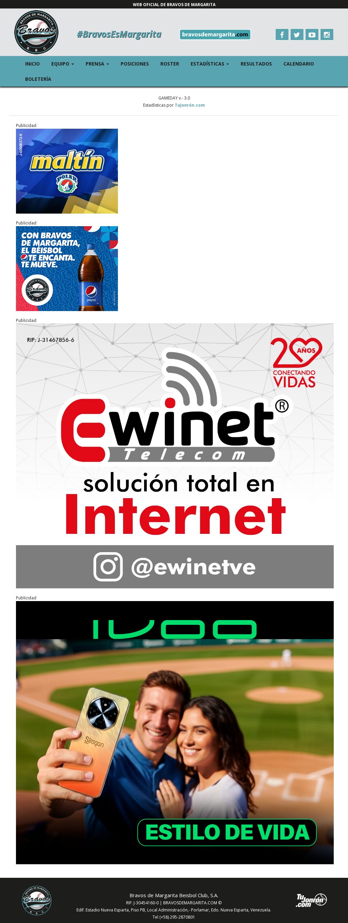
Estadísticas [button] (213, 63)
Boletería (38, 79)
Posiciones (135, 63)
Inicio (32, 63)
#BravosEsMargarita (119, 34)
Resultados (256, 63)
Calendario (298, 63)
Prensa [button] (100, 63)
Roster (169, 63)
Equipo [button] (65, 63)
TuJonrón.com (190, 105)
